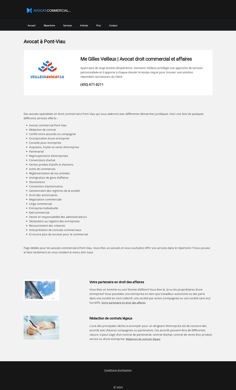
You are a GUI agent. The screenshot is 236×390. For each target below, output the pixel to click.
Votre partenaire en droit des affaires (123, 302)
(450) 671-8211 (92, 84)
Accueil (32, 25)
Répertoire (49, 25)
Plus (98, 25)
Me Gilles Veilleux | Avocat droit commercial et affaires (136, 59)
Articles (84, 25)
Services (67, 25)
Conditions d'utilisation (118, 370)
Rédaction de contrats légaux (143, 339)
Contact (113, 25)
